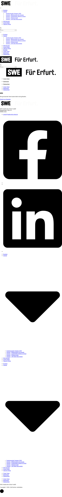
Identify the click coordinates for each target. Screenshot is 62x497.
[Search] (16, 30)
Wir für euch (6, 21)
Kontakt (5, 50)
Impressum (6, 52)
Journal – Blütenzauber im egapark (15, 15)
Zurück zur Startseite (5, 99)
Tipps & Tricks (7, 24)
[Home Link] (19, 62)
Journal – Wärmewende (12, 17)
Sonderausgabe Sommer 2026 (13, 13)
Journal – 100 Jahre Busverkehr (14, 19)
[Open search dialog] (0, 28)
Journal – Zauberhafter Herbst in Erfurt (16, 16)
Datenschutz (6, 54)
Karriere (5, 10)
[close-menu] (0, 27)
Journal (5, 11)
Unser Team (6, 51)
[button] (2, 491)
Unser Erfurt (6, 22)
